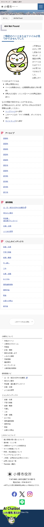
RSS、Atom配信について (13, 452)
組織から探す (17, 2)
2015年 (5, 187)
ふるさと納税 (9, 356)
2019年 (5, 176)
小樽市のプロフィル (11, 344)
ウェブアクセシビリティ (12, 455)
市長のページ (9, 341)
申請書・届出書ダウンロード (10, 219)
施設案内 (7, 362)
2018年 (5, 181)
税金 (4, 295)
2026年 (5, 138)
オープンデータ (9, 365)
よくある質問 (8, 231)
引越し (6, 408)
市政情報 (7, 359)
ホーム (5, 18)
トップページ (10, 111)
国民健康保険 (8, 284)
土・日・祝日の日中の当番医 (13, 207)
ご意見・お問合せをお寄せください (16, 458)
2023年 (5, 154)
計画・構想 (8, 350)
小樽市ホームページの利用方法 (15, 445)
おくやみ (6, 279)
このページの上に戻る (22, 322)
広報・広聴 (7, 226)
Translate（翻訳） (10, 464)
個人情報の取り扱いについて (14, 439)
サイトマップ (5, 2)
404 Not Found (18, 18)
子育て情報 (7, 252)
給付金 (5, 306)
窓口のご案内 (8, 213)
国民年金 (6, 290)
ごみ (4, 268)
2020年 (5, 170)
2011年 (5, 192)
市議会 (6, 347)
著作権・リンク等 (10, 442)
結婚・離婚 (7, 257)
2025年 (5, 143)
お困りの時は (8, 300)
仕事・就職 (7, 273)
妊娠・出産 (7, 247)
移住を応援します (10, 353)
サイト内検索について (12, 448)
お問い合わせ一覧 (10, 461)
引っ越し (6, 263)
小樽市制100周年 (10, 368)
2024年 (5, 149)
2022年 (5, 160)
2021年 (5, 165)
